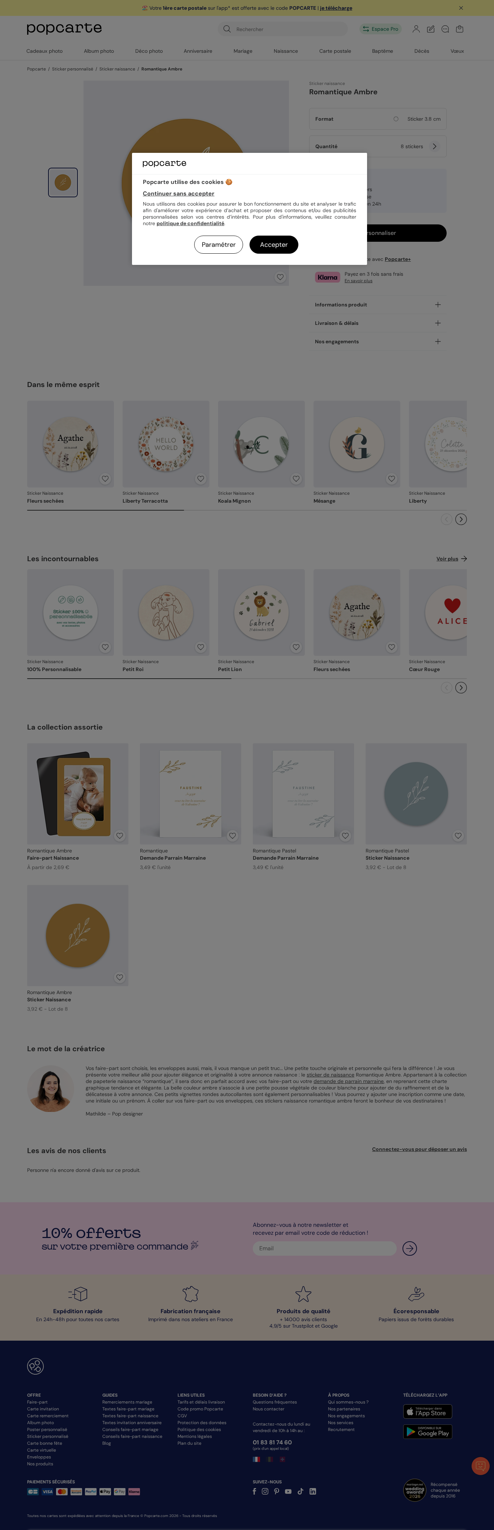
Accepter (274, 244)
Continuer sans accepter (178, 193)
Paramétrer (219, 244)
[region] (249, 209)
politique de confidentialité (190, 223)
